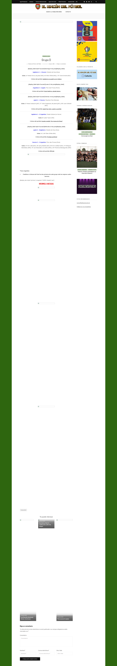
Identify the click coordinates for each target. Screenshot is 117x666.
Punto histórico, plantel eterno (52, 91)
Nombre (22, 650)
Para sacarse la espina (63, 619)
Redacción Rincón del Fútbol (35, 63)
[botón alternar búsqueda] (96, 2)
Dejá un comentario (61, 63)
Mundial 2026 (71, 1)
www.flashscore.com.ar (83, 203)
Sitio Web (59, 650)
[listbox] (87, 123)
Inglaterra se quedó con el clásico (52, 79)
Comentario (23, 635)
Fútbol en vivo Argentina (84, 207)
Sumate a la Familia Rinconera (54, 11)
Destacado (93, 132)
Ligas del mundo (52, 1)
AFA (76, 1)
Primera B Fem (92, 169)
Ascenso (31, 1)
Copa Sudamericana (83, 132)
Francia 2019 (46, 56)
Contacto (68, 11)
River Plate (87, 134)
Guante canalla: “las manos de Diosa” (52, 121)
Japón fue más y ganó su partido (52, 109)
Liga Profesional (23, 1)
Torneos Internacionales (41, 1)
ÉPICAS (52, 151)
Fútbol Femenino (62, 1)
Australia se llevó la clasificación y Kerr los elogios (45, 524)
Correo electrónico (43, 650)
